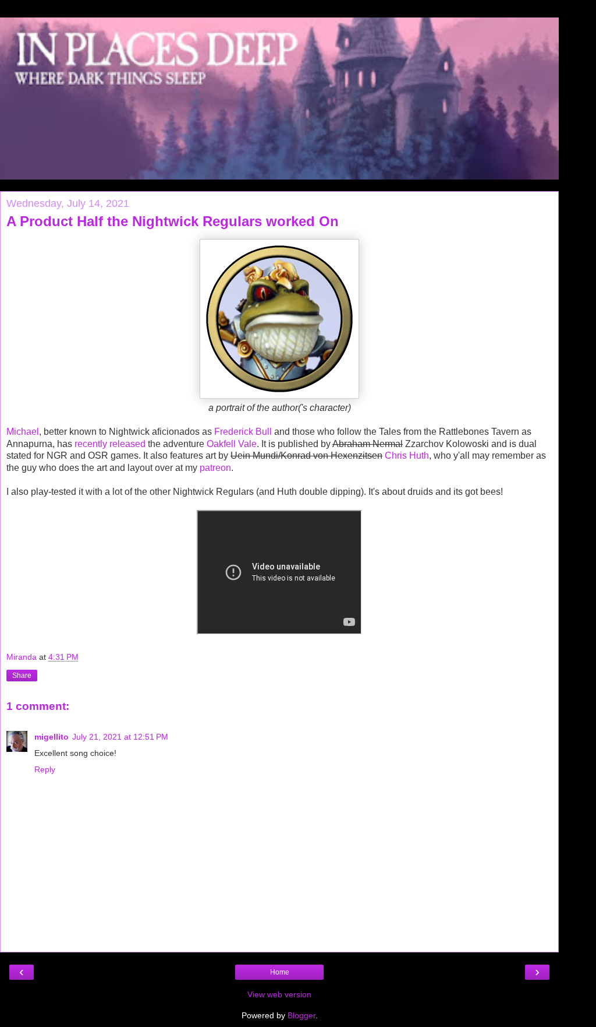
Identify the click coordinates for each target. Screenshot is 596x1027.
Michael (22, 432)
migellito (51, 736)
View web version (279, 994)
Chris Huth (407, 455)
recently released (110, 444)
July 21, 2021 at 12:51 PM (120, 736)
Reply (44, 769)
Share (21, 675)
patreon (215, 468)
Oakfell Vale (232, 444)
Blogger (301, 1015)
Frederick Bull (243, 432)
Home (279, 972)
